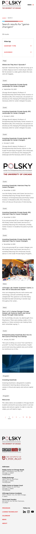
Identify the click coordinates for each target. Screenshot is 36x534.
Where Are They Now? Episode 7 (14, 65)
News (4, 519)
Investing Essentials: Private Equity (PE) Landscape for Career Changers (16, 112)
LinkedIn (24, 511)
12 (26, 417)
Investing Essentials (9, 380)
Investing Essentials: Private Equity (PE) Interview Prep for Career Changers (16, 213)
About (4, 523)
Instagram (28, 511)
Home (4, 18)
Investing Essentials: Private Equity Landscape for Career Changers (14, 85)
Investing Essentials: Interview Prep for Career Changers (16, 186)
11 (23, 417)
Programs (6, 508)
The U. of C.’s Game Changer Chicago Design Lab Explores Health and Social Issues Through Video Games (16, 313)
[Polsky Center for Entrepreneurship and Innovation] (13, 5)
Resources (6, 400)
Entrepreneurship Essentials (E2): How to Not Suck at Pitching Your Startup (17, 335)
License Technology (10, 512)
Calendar (6, 516)
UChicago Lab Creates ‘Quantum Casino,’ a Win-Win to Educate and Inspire (17, 288)
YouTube (32, 511)
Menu (30, 5)
